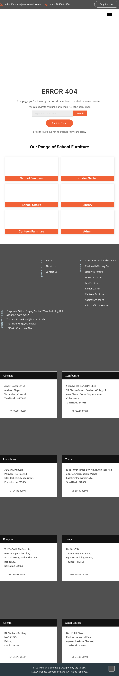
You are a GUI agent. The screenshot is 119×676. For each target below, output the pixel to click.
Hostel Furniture (93, 277)
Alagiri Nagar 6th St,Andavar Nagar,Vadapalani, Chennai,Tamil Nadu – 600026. (15, 392)
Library (88, 205)
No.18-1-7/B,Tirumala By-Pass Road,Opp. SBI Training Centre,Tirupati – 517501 (79, 555)
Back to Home (59, 123)
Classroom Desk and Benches (100, 260)
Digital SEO (80, 667)
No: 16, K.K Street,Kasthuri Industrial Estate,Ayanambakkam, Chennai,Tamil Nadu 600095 (80, 639)
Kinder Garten (92, 288)
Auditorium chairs (94, 299)
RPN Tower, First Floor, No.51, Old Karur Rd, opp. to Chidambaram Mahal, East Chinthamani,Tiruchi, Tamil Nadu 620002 (89, 476)
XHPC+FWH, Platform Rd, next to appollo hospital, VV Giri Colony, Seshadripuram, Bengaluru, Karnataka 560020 (20, 558)
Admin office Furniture (97, 305)
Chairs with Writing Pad (97, 266)
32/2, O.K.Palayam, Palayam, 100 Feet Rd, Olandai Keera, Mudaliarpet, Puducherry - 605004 (19, 476)
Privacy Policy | (41, 667)
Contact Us (51, 271)
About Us (51, 266)
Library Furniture (94, 271)
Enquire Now (107, 4)
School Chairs (31, 205)
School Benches (31, 178)
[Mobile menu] (109, 14)
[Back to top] (112, 669)
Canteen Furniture (94, 294)
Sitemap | (55, 667)
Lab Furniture (92, 283)
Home (49, 260)
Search (80, 113)
